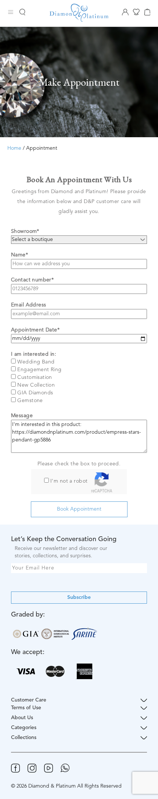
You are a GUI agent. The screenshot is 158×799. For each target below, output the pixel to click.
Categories (23, 727)
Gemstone (30, 400)
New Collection (36, 385)
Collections (23, 737)
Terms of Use (26, 707)
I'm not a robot (68, 481)
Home (14, 148)
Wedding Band (35, 362)
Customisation (34, 377)
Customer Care (28, 700)
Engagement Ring (39, 369)
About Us (22, 717)
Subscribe (79, 597)
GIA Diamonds (35, 392)
